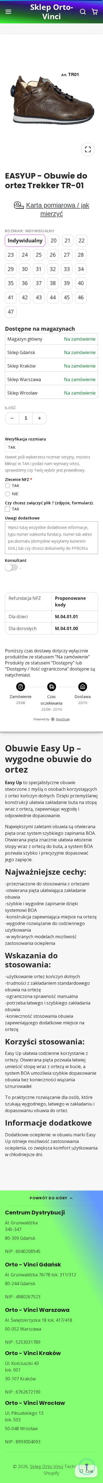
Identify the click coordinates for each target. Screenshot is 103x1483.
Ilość (10, 407)
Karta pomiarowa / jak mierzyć (57, 209)
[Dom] (51, 11)
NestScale (63, 719)
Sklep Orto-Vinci (46, 1466)
